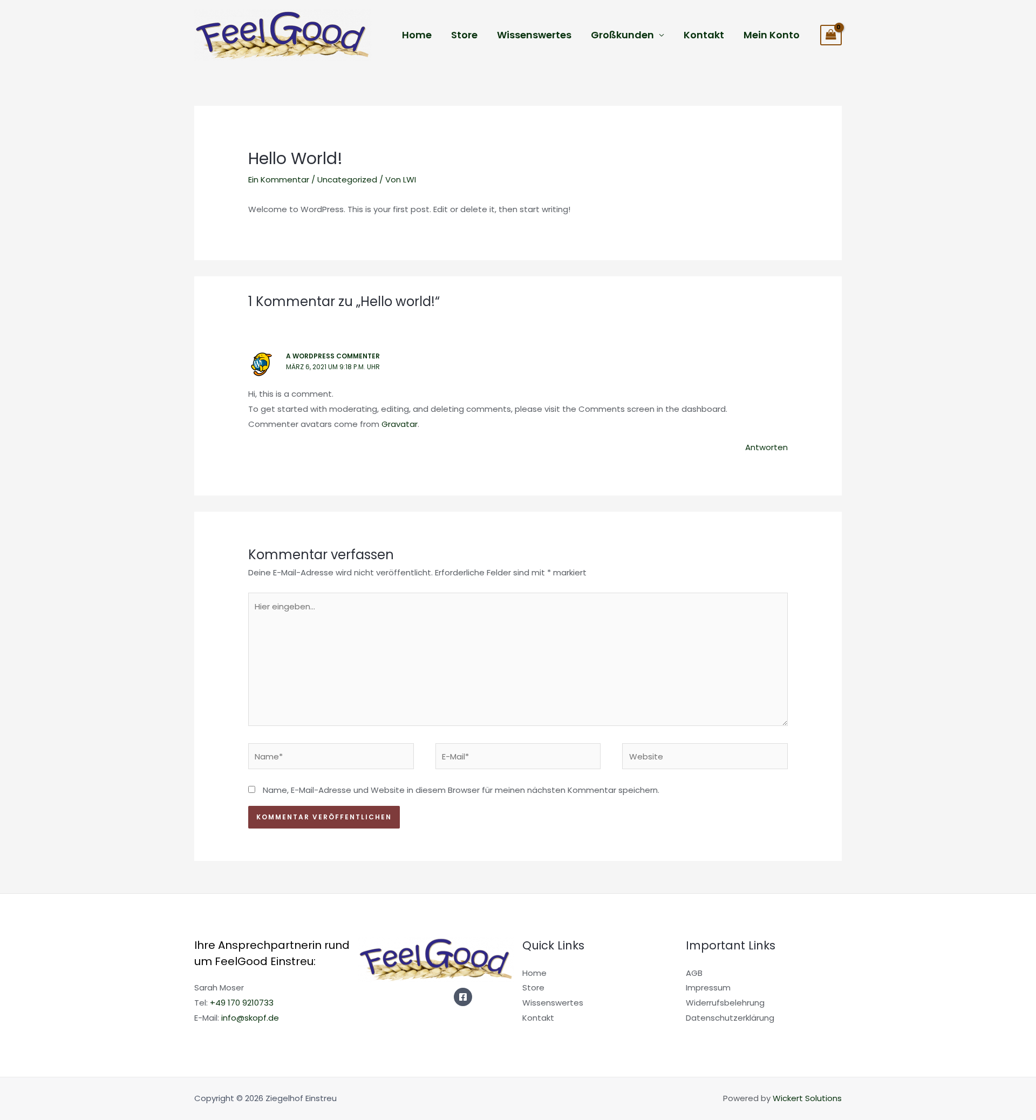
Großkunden (622, 35)
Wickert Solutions (807, 1098)
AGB (694, 973)
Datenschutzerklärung (730, 1017)
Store (464, 35)
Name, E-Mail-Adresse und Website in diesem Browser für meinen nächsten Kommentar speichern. (461, 790)
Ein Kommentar (278, 179)
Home (417, 35)
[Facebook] (463, 997)
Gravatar (399, 424)
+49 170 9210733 (242, 1002)
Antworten (766, 447)
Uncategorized (347, 179)
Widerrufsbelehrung (725, 1002)
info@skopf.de (250, 1017)
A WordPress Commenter (333, 356)
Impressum (708, 987)
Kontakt (704, 35)
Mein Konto (772, 35)
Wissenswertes (534, 35)
